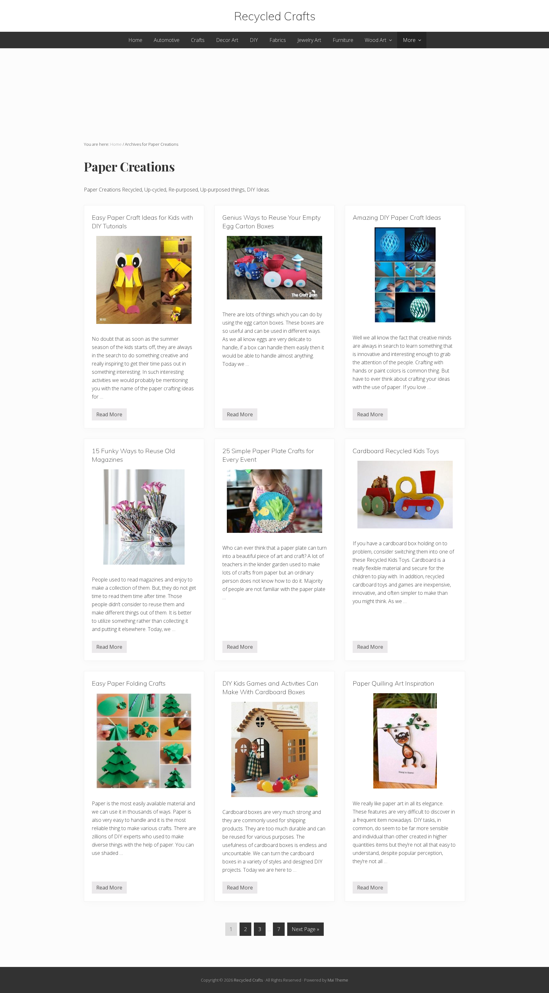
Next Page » (305, 929)
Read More (109, 415)
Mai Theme (338, 980)
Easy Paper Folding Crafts (129, 683)
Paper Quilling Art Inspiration (393, 683)
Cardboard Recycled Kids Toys (396, 451)
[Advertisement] (274, 92)
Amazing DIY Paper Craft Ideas (397, 217)
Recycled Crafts (274, 16)
